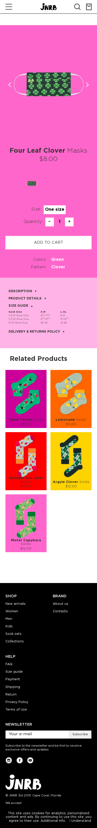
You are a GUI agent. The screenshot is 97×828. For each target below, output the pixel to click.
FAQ (8, 664)
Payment (12, 679)
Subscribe (80, 734)
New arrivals (15, 603)
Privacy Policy (16, 702)
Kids (9, 626)
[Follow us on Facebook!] (19, 760)
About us (60, 603)
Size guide (14, 671)
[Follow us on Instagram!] (8, 760)
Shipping (12, 687)
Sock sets (13, 634)
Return (11, 694)
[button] (87, 84)
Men (8, 619)
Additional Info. (53, 820)
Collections (14, 641)
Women (11, 611)
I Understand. (81, 820)
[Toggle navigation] (8, 7)
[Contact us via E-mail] (30, 760)
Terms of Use (16, 709)
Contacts (60, 611)
